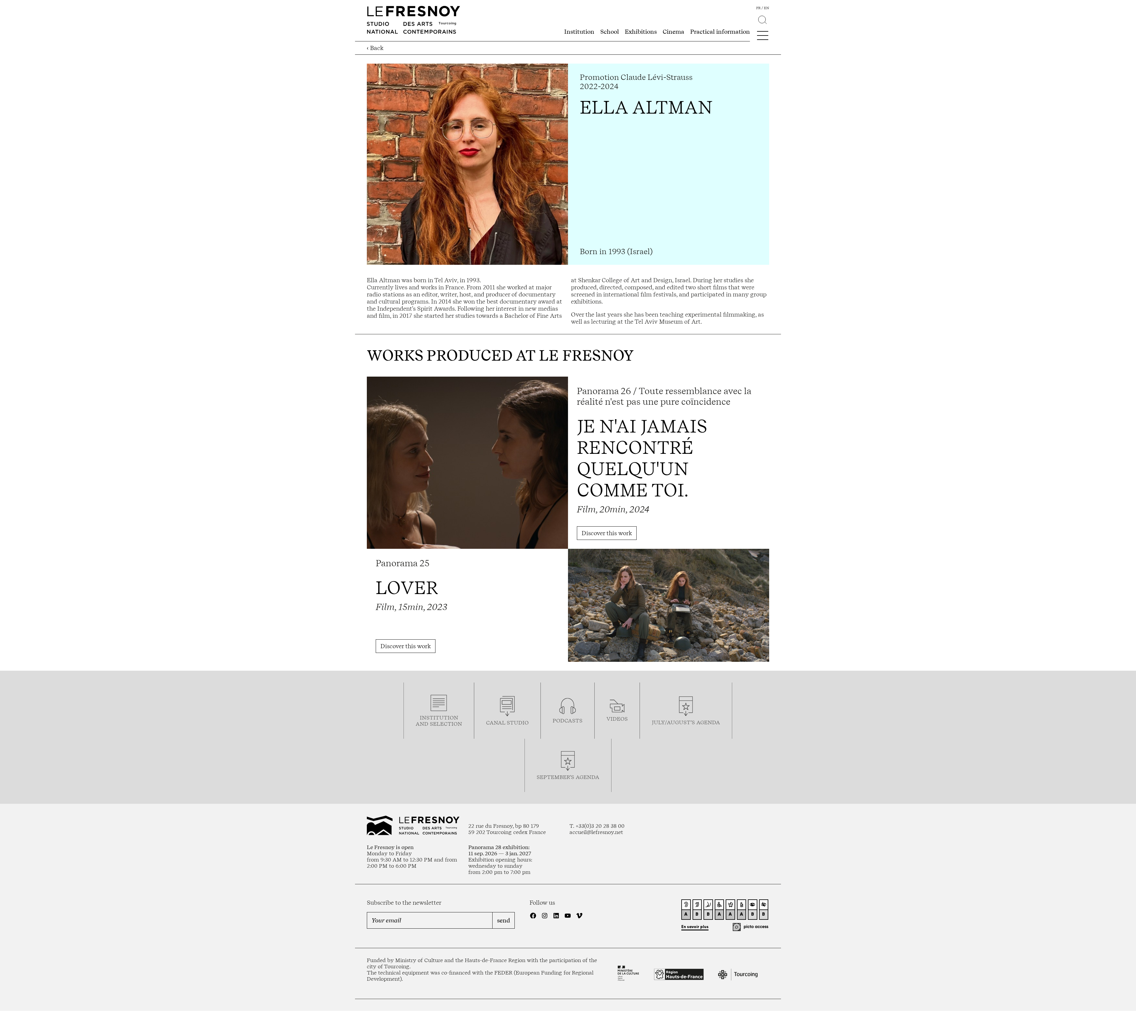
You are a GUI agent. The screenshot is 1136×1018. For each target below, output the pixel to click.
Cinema (673, 31)
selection (446, 724)
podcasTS (567, 720)
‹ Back (375, 47)
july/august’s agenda (686, 722)
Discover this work (607, 533)
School (609, 31)
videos (617, 719)
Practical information (720, 31)
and (423, 724)
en (766, 8)
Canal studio (507, 722)
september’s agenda (568, 777)
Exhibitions (641, 31)
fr (758, 8)
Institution (579, 31)
